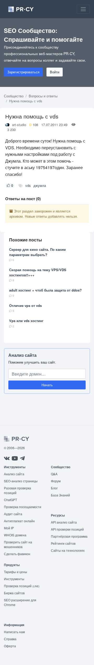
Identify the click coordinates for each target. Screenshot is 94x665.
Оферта (10, 646)
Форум (56, 481)
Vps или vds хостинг (26, 320)
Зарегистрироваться (23, 71)
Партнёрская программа (69, 536)
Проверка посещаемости (22, 506)
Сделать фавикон (17, 553)
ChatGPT (10, 499)
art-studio (19, 124)
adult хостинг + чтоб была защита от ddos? (45, 290)
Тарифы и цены (15, 571)
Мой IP (9, 528)
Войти (54, 71)
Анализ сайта (22, 355)
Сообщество (14, 95)
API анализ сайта (64, 522)
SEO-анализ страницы (21, 481)
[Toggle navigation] (83, 9)
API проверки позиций (67, 529)
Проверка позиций (21, 586)
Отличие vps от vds (25, 305)
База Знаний (60, 495)
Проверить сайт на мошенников (18, 544)
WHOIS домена (15, 535)
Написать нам (14, 632)
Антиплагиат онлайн (19, 521)
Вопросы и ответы (43, 95)
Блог (54, 488)
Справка (10, 639)
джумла (39, 185)
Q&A (54, 474)
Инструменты (14, 579)
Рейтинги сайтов (63, 543)
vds (28, 185)
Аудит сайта (13, 514)
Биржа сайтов (14, 593)
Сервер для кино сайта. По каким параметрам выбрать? (37, 252)
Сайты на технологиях (68, 550)
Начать (47, 384)
